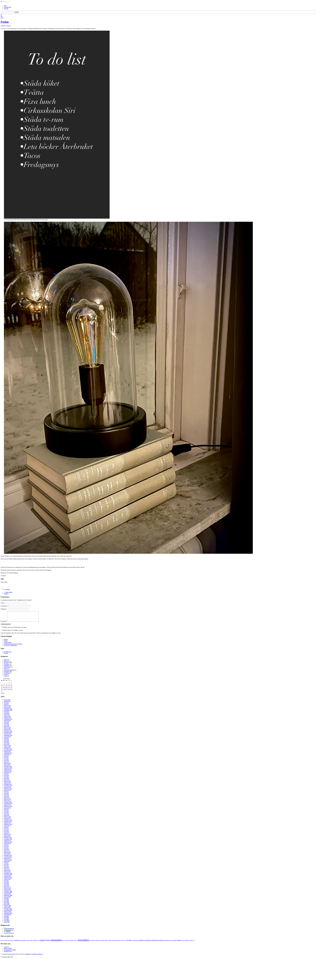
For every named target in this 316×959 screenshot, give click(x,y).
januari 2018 (7, 747)
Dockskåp (6, 664)
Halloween (35, 940)
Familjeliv (6, 665)
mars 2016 (6, 779)
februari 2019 (7, 728)
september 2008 (8, 913)
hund (39, 940)
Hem (5, 5)
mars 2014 (6, 815)
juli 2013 (6, 827)
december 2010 (8, 873)
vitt (193, 940)
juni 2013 (6, 828)
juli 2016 (6, 773)
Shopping (161, 940)
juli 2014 (6, 809)
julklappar (66, 940)
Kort (72, 940)
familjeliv (24, 940)
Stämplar (179, 940)
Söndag (6, 593)
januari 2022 (7, 699)
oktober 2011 (7, 858)
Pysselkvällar (134, 940)
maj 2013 (6, 830)
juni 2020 (6, 711)
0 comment (7, 589)
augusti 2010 (7, 879)
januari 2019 (7, 729)
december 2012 (8, 837)
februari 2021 (7, 705)
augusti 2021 (7, 701)
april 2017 (6, 760)
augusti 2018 (7, 736)
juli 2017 (6, 756)
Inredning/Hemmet (9, 670)
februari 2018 (7, 745)
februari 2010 (7, 888)
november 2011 (8, 856)
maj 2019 (6, 723)
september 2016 (8, 771)
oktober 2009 (7, 894)
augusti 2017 (7, 754)
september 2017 (8, 753)
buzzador (10, 940)
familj (21, 940)
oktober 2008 (7, 911)
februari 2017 (7, 763)
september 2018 (8, 735)
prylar (126, 940)
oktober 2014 (7, 805)
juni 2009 (6, 899)
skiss (171, 940)
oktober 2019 (7, 717)
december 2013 (8, 819)
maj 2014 (6, 812)
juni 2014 (6, 811)
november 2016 (8, 768)
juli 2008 (6, 916)
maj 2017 (6, 759)
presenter (122, 940)
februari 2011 (7, 870)
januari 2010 (7, 889)
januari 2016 (7, 782)
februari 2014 (7, 816)
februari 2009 (7, 905)
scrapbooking (155, 940)
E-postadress (4, 606)
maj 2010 (6, 883)
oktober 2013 (7, 822)
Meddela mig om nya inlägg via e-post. (13, 630)
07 (1, 14)
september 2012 (8, 842)
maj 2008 (6, 919)
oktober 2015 (7, 787)
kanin (70, 940)
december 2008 (8, 908)
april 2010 (6, 885)
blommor (6, 940)
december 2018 (8, 730)
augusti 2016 (7, 772)
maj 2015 (6, 794)
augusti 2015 (7, 790)
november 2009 (8, 892)
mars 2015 (6, 797)
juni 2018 (6, 739)
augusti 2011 (7, 861)
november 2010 (8, 874)
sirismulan (167, 940)
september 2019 (8, 719)
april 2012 (6, 849)
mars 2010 (6, 886)
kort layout (76, 940)
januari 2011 (7, 871)
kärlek (93, 940)
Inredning (48, 940)
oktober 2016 (7, 769)
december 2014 (8, 802)
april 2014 (6, 813)
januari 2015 (7, 800)
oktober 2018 (7, 733)
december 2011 (8, 855)
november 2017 (8, 750)
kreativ (90, 940)
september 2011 (8, 859)
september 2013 (8, 824)
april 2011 (6, 867)
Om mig (6, 8)
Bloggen (2, 940)
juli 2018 (6, 738)
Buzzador (6, 661)
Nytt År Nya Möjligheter (10, 645)
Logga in (6, 947)
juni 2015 (6, 793)
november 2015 (8, 785)
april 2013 (6, 831)
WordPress (28, 954)
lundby (96, 940)
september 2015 (8, 788)
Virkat (5, 676)
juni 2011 (6, 864)
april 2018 (6, 742)
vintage (191, 940)
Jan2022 (2, 17)
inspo (63, 940)
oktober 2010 (7, 876)
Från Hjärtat (7, 667)
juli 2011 (6, 862)
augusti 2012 (7, 843)
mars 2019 (6, 726)
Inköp (42, 940)
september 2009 (8, 895)
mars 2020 (6, 714)
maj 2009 (6, 901)
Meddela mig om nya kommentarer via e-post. (14, 627)
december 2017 (8, 748)
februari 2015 (7, 799)
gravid (27, 940)
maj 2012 (6, 848)
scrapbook (147, 940)
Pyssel (129, 940)
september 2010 (8, 877)
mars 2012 (6, 851)
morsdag (113, 940)
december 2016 (8, 766)
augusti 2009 (7, 896)
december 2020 (8, 708)
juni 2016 (6, 775)
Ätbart (5, 659)
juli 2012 (6, 845)
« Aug (2, 693)
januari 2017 (7, 765)
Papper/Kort (118, 940)
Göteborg (31, 940)
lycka (100, 940)
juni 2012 (6, 846)
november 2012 (8, 839)
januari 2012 (7, 854)
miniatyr (107, 940)
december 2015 (8, 784)
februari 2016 (7, 781)
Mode (110, 940)
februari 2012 (7, 852)
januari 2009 (7, 907)
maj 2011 (6, 865)
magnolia (102, 940)
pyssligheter (141, 940)
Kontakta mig (7, 7)
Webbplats (3, 609)
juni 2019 (6, 722)
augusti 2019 (7, 720)
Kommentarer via (10, 950)
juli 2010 (6, 880)
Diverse (9, 25)
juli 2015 (6, 791)
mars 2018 (6, 744)
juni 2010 (6, 882)
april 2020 (6, 713)
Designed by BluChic (37, 954)
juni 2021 (6, 702)
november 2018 (8, 732)
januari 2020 (7, 716)
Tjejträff (183, 940)
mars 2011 (6, 868)
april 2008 (6, 920)
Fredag (5, 21)
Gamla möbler (8, 592)
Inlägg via (8, 948)
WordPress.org (8, 951)
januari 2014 (7, 818)
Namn (3, 603)
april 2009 (6, 902)
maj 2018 (6, 741)
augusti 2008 (7, 914)
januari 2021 (7, 707)
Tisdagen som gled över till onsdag (13, 644)
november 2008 (8, 910)
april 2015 (6, 796)
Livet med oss (11, 954)
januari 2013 (7, 836)
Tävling (187, 940)
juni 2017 (6, 757)
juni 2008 (6, 917)
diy (13, 940)
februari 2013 (7, 834)
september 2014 (8, 806)
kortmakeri (7, 673)
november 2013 (8, 821)
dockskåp (16, 940)
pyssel (5, 674)
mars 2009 (6, 904)
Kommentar (4, 621)
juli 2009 (6, 898)
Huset (5, 668)
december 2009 (8, 891)
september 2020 (8, 710)
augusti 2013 (7, 825)
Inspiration (6, 671)
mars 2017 (6, 762)
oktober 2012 (7, 840)
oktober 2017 (7, 751)
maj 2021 (6, 704)
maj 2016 (6, 776)
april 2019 (6, 725)
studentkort (174, 940)
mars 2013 (6, 833)
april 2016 (6, 778)
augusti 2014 (7, 808)
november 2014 (8, 803)
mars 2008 (6, 922)
